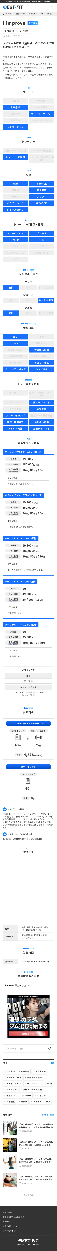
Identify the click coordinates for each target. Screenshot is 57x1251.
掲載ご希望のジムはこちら (13, 1217)
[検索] (50, 1048)
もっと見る (28, 1194)
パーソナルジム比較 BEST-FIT (15, 14)
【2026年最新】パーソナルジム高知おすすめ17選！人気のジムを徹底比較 (36, 1178)
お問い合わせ (8, 1212)
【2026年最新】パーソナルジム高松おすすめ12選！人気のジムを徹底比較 (36, 1143)
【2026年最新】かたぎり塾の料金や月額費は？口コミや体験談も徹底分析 (36, 1126)
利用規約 (6, 1221)
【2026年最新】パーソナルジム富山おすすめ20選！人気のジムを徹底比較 (36, 1161)
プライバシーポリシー (12, 1226)
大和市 (41, 14)
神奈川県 (32, 14)
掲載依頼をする (28, 1033)
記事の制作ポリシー (11, 1231)
